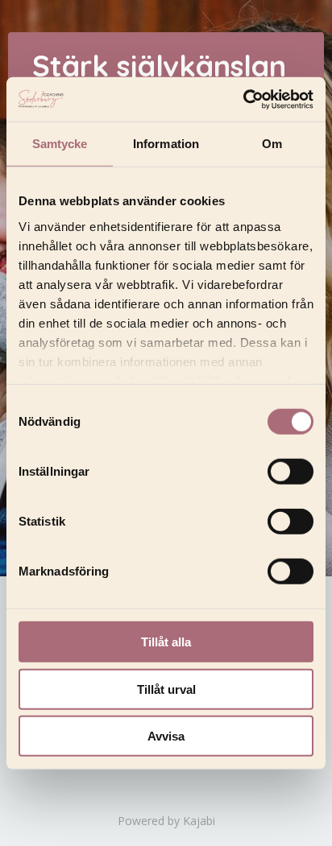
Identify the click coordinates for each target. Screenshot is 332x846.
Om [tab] (272, 144)
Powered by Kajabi (166, 820)
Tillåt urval (166, 688)
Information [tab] (166, 144)
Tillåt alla (166, 642)
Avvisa (166, 736)
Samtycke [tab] (60, 144)
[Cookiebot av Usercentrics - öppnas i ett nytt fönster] (242, 99)
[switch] (290, 472)
